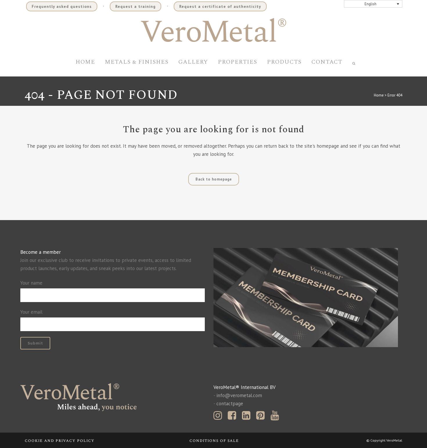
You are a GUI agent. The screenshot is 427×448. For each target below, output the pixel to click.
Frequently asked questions (62, 6)
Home (379, 95)
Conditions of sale (214, 440)
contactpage (229, 403)
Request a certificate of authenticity (220, 6)
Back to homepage (213, 179)
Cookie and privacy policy (59, 440)
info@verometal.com (239, 395)
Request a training (135, 6)
